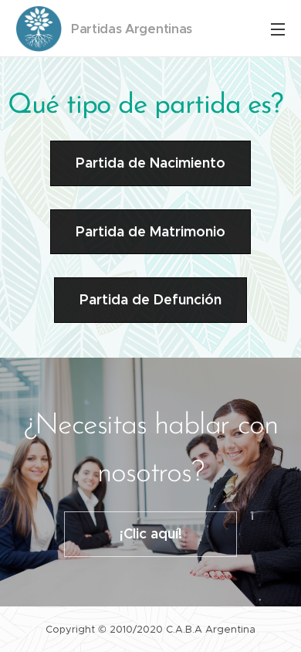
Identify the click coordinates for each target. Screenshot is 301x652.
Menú (277, 28)
